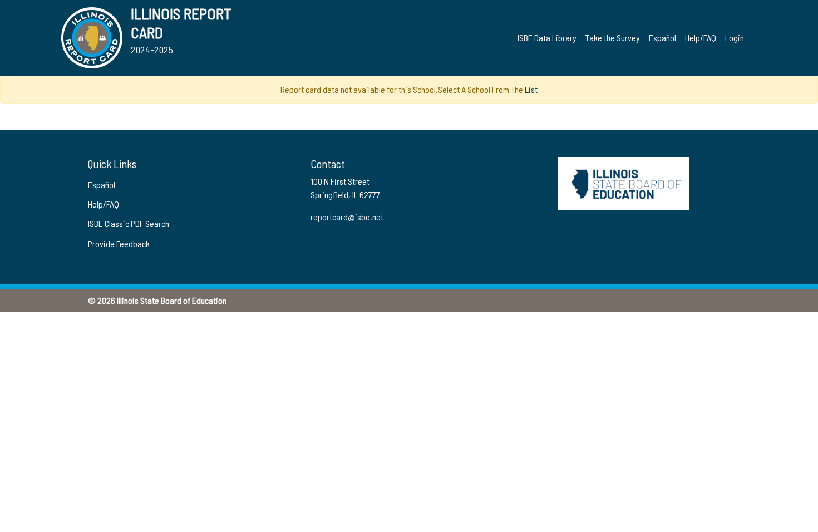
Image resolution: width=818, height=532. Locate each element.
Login (734, 37)
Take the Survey (612, 37)
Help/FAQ (700, 37)
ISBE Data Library (547, 37)
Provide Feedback (119, 243)
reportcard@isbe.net (347, 216)
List (531, 89)
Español (662, 37)
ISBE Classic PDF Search (128, 223)
